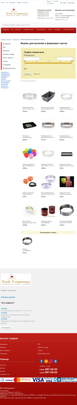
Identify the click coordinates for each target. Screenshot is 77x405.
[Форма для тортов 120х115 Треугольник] (67, 181)
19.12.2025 (4, 319)
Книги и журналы (41, 29)
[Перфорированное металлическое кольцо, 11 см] (48, 125)
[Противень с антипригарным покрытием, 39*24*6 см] (30, 125)
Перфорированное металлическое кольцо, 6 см (66, 137)
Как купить (3, 365)
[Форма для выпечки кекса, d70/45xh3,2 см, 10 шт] (30, 153)
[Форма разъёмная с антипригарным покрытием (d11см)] (48, 210)
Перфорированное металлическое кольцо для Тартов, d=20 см (66, 109)
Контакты (25, 2)
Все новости (6, 327)
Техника (50, 29)
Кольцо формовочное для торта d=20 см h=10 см (48, 194)
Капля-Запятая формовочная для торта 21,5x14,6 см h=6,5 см (29, 222)
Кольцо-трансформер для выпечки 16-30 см (66, 221)
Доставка (12, 2)
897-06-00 (48, 372)
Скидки (19, 2)
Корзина (49, 1)
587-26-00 (48, 369)
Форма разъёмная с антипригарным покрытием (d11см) (46, 222)
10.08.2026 (4, 308)
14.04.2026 (4, 312)
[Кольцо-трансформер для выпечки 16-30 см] (67, 210)
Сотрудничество (4, 374)
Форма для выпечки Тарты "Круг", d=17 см (47, 165)
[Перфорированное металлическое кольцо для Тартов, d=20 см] (67, 96)
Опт (7, 2)
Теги (25, 68)
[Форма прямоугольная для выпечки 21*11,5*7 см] (48, 96)
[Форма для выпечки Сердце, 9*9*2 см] (30, 181)
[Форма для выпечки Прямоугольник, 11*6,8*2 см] (67, 153)
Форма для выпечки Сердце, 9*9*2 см (28, 193)
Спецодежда (57, 29)
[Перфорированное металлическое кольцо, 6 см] (67, 125)
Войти (64, 2)
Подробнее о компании (8, 297)
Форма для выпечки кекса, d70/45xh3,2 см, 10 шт (29, 166)
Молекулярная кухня (69, 29)
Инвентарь (18, 29)
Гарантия (2, 371)
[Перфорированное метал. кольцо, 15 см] (30, 96)
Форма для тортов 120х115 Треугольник (66, 193)
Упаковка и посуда (28, 29)
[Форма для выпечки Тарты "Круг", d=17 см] (48, 153)
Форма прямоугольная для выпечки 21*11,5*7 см (47, 109)
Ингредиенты (6, 29)
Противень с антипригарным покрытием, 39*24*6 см (29, 137)
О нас (3, 2)
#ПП (12, 29)
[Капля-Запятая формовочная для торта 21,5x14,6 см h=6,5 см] (30, 210)
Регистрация (71, 2)
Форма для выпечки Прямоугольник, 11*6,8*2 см (67, 166)
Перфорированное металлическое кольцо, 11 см (47, 137)
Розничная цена (29, 55)
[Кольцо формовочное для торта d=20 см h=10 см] (48, 181)
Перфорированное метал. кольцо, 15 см (29, 108)
